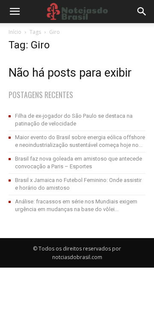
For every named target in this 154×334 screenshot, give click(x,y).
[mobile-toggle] (14, 11)
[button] (142, 11)
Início (15, 32)
